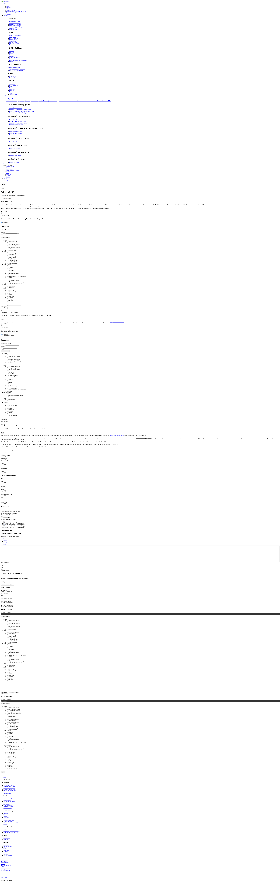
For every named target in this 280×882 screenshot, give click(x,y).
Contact (5, 178)
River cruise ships (13, 85)
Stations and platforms (14, 57)
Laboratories (12, 55)
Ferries (10, 87)
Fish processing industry (14, 38)
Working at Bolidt (10, 10)
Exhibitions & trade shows (12, 170)
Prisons (11, 61)
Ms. (10, 229)
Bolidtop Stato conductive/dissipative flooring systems (22, 111)
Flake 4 (5, 544)
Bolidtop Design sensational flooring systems (20, 109)
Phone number (4, 306)
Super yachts (12, 89)
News (10, 166)
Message (3, 311)
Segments (6, 15)
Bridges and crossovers (14, 67)
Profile (7, 6)
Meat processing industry (15, 35)
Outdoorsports (12, 76)
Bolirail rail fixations (14, 148)
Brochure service (4, 860)
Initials (2, 236)
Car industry (12, 28)
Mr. (3, 229)
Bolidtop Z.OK (13, 134)
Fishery (11, 91)
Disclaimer (3, 869)
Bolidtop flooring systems (15, 108)
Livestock (11, 90)
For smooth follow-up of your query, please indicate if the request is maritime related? (21, 428)
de (4, 185)
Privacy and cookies (5, 870)
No (50, 315)
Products (6, 95)
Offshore (11, 93)
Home (5, 777)
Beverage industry (13, 44)
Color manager (4, 861)
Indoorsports (12, 77)
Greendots (8, 14)
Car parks (11, 56)
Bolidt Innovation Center (12, 12)
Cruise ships (12, 84)
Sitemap (2, 866)
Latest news (9, 167)
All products (59, 100)
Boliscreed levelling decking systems (18, 123)
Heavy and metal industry (15, 23)
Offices (11, 53)
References (6, 163)
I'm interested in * (5, 237)
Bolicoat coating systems (15, 141)
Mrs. (6, 229)
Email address (4, 307)
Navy (10, 86)
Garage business (13, 29)
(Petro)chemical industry (15, 25)
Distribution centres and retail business (18, 60)
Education (11, 52)
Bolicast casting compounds (16, 124)
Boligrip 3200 (5, 222)
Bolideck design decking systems (17, 121)
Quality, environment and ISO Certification (16, 11)
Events (8, 171)
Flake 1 (5, 540)
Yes (47, 315)
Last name (3, 232)
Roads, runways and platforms (16, 70)
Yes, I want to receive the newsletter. (10, 312)
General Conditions (5, 868)
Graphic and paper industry (15, 27)
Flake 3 (5, 542)
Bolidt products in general (8, 335)
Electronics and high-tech (15, 24)
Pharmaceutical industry (14, 21)
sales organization (10, 9)
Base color (6, 538)
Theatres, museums (13, 58)
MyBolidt (6, 180)
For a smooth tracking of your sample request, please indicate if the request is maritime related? (23, 315)
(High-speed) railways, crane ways (17, 69)
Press (7, 173)
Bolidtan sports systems (15, 155)
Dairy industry (12, 41)
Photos (8, 177)
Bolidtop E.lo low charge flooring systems (19, 113)
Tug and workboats (13, 94)
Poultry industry (13, 37)
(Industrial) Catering (14, 43)
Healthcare (11, 51)
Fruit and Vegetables (14, 42)
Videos (8, 175)
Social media (9, 174)
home (5, 3)
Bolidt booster (9, 169)
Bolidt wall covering (14, 162)
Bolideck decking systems (15, 119)
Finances (8, 7)
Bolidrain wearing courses (15, 133)
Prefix (2, 234)
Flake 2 (5, 541)
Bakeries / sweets (13, 39)
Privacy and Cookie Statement (117, 322)
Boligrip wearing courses (15, 131)
